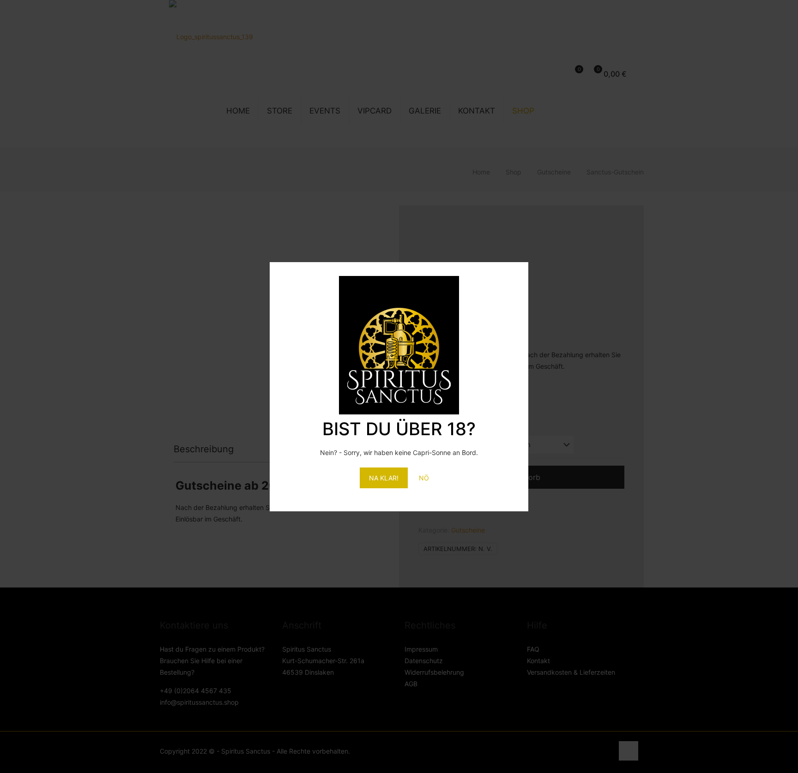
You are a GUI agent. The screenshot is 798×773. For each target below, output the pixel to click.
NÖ (424, 478)
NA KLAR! (384, 478)
